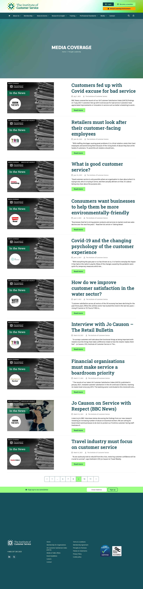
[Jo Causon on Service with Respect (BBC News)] (30, 416)
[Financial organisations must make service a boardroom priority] (30, 374)
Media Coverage (13, 84)
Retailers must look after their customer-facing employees (99, 128)
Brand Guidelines (52, 556)
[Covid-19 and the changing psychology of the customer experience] (30, 253)
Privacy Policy (77, 554)
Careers (49, 559)
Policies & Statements (80, 551)
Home (48, 542)
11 (91, 479)
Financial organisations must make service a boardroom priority (98, 367)
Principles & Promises (80, 548)
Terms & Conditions (79, 542)
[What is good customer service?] (30, 177)
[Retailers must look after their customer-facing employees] (30, 135)
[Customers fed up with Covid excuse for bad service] (30, 98)
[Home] (9, 16)
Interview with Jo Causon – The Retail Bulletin (102, 327)
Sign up (112, 490)
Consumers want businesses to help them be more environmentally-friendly (103, 207)
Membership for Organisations (56, 545)
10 (85, 479)
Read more (78, 111)
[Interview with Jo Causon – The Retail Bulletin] (30, 337)
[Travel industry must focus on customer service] (30, 454)
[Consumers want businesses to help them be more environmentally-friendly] (30, 214)
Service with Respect (28, 121)
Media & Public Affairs (54, 553)
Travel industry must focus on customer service (102, 445)
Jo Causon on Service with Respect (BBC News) (101, 406)
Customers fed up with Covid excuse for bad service (104, 88)
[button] (133, 16)
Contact (49, 562)
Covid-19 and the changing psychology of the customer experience (103, 247)
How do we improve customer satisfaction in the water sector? (103, 288)
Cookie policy (77, 557)
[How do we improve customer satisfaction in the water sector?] (30, 295)
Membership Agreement (80, 545)
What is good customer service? (97, 167)
